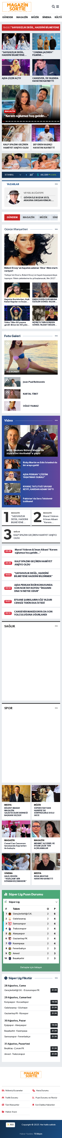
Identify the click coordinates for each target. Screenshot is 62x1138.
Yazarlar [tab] (13, 184)
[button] (57, 160)
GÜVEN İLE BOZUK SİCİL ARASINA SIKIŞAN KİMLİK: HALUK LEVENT (37, 199)
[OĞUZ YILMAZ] (12, 406)
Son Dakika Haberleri (45, 1105)
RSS (12, 1125)
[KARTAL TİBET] (12, 394)
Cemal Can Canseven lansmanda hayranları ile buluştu (15, 845)
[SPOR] (56, 708)
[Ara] (53, 7)
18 (52, 121)
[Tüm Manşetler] (56, 229)
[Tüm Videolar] (56, 420)
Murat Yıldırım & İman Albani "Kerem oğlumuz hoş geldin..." (50, 519)
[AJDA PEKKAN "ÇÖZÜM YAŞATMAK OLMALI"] (12, 476)
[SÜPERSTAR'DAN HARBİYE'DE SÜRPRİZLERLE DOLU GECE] (46, 793)
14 (41, 121)
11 (32, 121)
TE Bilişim (38, 1134)
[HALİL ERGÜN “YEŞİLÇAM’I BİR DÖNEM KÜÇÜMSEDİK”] (16, 861)
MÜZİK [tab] (43, 217)
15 (44, 121)
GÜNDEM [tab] (12, 217)
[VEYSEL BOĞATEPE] (14, 197)
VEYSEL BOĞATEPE (34, 193)
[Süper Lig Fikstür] (56, 978)
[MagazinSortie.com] (17, 7)
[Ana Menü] (57, 7)
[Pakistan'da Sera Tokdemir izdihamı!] (12, 500)
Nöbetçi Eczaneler (14, 1090)
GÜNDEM (7, 17)
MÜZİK (35, 17)
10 (29, 121)
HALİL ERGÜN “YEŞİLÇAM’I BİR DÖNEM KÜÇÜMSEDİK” (15, 878)
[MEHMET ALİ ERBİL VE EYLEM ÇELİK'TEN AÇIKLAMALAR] (46, 828)
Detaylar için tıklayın (31, 967)
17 (50, 121)
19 (55, 121)
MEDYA (8, 805)
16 (47, 121)
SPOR (8, 708)
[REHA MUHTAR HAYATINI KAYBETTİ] (46, 861)
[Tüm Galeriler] (56, 336)
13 (38, 121)
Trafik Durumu (11, 1098)
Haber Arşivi (11, 1112)
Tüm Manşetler (12, 1105)
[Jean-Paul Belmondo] (12, 382)
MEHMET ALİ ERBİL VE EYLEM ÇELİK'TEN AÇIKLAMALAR (44, 845)
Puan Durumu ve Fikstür (46, 1098)
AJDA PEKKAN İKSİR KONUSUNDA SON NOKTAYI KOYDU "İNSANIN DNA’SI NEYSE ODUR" (33, 588)
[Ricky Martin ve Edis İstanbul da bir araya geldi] (12, 464)
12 (35, 121)
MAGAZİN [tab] (28, 217)
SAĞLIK (17, 532)
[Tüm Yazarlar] (56, 184)
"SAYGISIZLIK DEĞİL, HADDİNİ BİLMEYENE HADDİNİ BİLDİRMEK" (19, 519)
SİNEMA (46, 17)
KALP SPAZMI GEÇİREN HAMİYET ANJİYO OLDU (35, 536)
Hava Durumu (42, 1090)
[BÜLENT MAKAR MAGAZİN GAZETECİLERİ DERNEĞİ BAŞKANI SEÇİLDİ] (16, 793)
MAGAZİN (22, 17)
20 (58, 121)
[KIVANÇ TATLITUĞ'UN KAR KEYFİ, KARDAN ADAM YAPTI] (12, 488)
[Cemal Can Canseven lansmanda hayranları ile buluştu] (16, 828)
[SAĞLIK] (56, 626)
